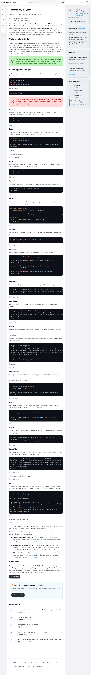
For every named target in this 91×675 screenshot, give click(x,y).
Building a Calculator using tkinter (27, 625)
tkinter (19, 14)
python (12, 14)
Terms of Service (30, 666)
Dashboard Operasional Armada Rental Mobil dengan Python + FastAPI (39, 610)
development (27, 14)
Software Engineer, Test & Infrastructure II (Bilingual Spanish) (78, 56)
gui (40, 14)
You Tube (56, 662)
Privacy (37, 662)
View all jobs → (73, 74)
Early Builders (39, 666)
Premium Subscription (18, 666)
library (34, 14)
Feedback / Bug (29, 662)
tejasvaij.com (79, 15)
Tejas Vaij (20, 619)
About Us (43, 662)
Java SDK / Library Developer (76, 63)
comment (16, 576)
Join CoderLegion (18, 595)
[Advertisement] (36, 649)
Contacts (49, 662)
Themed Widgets (33, 557)
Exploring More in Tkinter (24, 617)
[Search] (63, 2)
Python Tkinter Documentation (36, 542)
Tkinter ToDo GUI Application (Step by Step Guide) (32, 632)
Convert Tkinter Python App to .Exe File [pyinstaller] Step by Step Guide (39, 640)
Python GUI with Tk (56, 549)
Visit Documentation (51, 54)
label (19, 114)
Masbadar (21, 612)
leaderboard (74, 104)
